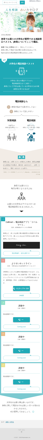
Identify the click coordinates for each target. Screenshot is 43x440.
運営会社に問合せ (35, 1)
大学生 (11, 422)
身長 (7, 422)
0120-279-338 (22, 288)
